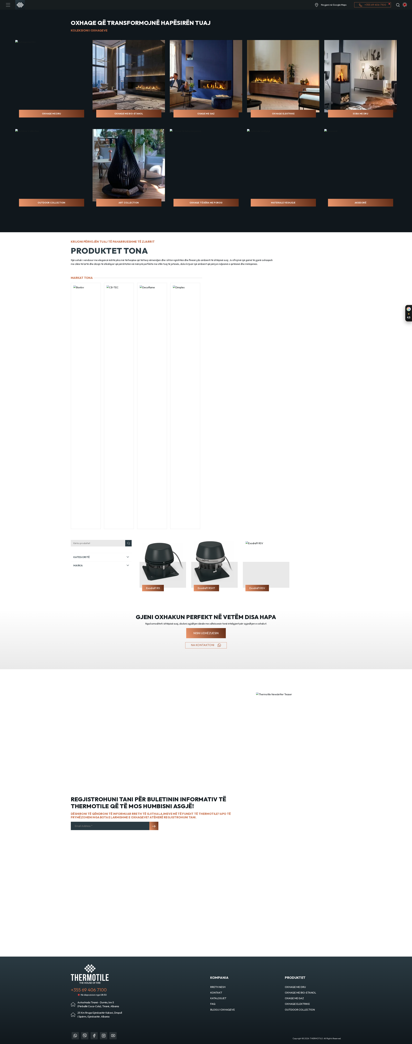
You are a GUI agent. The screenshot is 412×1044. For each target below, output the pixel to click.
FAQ (212, 1003)
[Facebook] (94, 1035)
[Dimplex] (152, 405)
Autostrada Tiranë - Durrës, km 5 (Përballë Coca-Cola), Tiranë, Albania (98, 1004)
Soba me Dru (360, 113)
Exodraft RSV (257, 588)
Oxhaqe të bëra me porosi (206, 202)
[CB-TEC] (85, 405)
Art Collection (129, 202)
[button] (101, 557)
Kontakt (216, 992)
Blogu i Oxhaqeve (222, 1009)
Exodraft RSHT (206, 588)
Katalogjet (218, 998)
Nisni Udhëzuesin (206, 633)
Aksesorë (360, 202)
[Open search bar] (397, 5)
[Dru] (185, 405)
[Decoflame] (119, 405)
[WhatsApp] (75, 1035)
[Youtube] (113, 1035)
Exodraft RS (153, 588)
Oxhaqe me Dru (51, 113)
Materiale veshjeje (283, 202)
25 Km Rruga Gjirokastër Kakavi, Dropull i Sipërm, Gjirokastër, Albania (99, 1014)
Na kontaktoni (203, 645)
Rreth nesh (217, 987)
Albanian (405, 5)
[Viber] (84, 1035)
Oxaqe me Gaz (206, 113)
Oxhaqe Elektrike (283, 113)
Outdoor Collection (51, 202)
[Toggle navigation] (8, 5)
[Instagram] (103, 1035)
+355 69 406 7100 (375, 4)
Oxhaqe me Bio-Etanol (128, 113)
